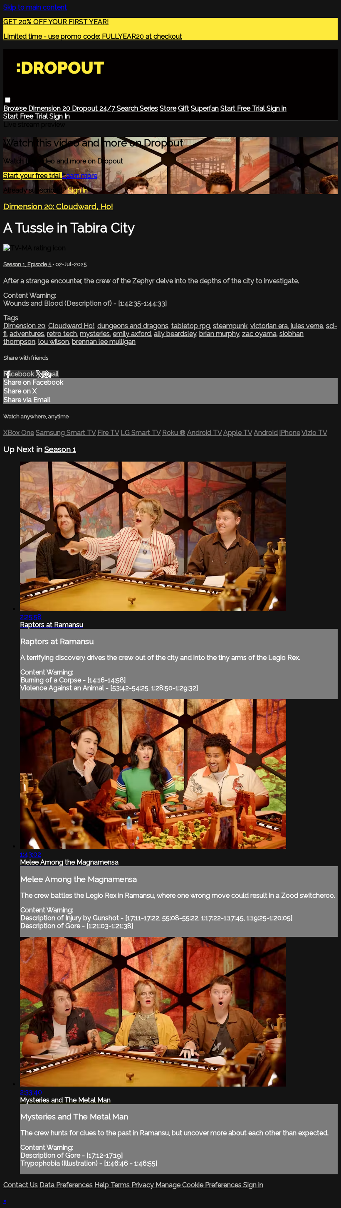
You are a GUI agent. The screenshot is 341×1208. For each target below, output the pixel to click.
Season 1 (60, 449)
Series (149, 108)
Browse (15, 108)
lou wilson (53, 342)
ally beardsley (175, 334)
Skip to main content (35, 7)
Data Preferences (66, 1185)
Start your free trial (32, 176)
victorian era (269, 326)
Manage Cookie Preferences (199, 1185)
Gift (183, 108)
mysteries (95, 334)
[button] (7, 100)
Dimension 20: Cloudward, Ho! (58, 206)
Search (128, 108)
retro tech (62, 334)
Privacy (143, 1185)
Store (168, 108)
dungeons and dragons (132, 326)
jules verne (307, 326)
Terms (121, 1185)
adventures (27, 334)
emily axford (132, 334)
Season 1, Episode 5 (27, 264)
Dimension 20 (50, 108)
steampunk (230, 326)
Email (50, 374)
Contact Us (20, 1185)
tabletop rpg (190, 326)
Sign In (59, 116)
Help (102, 1185)
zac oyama (259, 334)
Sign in (277, 108)
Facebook (19, 374)
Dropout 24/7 (94, 108)
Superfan (205, 108)
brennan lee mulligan (104, 342)
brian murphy (219, 334)
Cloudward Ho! (71, 326)
